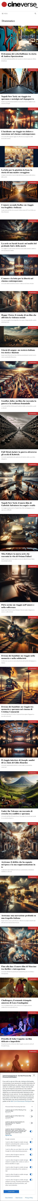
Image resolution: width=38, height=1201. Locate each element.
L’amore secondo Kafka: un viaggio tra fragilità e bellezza (17, 206)
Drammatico (32, 27)
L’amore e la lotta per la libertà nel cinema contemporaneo (17, 279)
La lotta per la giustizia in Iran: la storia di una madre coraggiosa (16, 171)
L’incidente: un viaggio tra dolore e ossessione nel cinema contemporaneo (18, 132)
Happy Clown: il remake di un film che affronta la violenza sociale (18, 316)
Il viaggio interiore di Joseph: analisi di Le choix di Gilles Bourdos (18, 761)
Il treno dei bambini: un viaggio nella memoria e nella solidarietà (18, 657)
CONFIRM (11, 1191)
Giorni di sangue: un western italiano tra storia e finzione (18, 351)
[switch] (31, 1110)
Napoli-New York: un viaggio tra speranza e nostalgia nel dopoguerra (17, 97)
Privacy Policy (29, 1197)
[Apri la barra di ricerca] (35, 13)
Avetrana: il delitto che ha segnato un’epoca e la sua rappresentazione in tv (18, 864)
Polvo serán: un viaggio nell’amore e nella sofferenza (17, 606)
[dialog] (19, 1137)
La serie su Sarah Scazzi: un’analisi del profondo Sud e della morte (19, 244)
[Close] (34, 1076)
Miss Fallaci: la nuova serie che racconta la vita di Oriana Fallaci (16, 555)
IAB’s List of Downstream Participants (21, 1101)
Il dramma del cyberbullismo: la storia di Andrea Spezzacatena (18, 55)
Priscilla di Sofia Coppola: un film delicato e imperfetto (16, 1040)
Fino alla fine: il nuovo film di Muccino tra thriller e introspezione (18, 967)
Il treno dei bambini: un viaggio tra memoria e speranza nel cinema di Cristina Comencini (17, 709)
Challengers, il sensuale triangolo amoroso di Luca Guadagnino (16, 1001)
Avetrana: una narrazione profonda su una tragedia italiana (18, 916)
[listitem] (19, 1106)
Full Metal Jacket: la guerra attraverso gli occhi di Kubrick (19, 453)
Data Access (19, 1197)
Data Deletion (9, 1197)
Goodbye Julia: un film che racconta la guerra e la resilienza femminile (18, 402)
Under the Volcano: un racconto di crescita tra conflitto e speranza (16, 812)
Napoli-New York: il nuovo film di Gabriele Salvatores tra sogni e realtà (18, 504)
